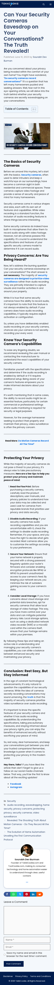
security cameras (22, 812)
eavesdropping (34, 804)
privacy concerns (22, 808)
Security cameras (31, 174)
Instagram (16, 787)
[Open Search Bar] (43, 4)
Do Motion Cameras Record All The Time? (33, 442)
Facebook (15, 783)
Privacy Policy (21, 976)
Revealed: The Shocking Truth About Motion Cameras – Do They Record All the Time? (26, 824)
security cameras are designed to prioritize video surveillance (26, 278)
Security (11, 801)
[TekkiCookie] (10, 4)
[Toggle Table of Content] (32, 109)
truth (30, 697)
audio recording (16, 804)
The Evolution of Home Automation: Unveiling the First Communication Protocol (24, 835)
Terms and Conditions (40, 976)
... (27, 881)
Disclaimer (8, 976)
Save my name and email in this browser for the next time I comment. (27, 954)
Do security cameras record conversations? (20, 80)
